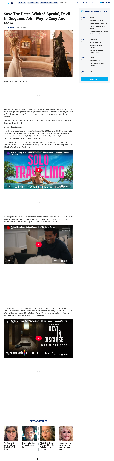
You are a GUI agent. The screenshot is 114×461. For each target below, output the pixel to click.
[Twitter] (78, 3)
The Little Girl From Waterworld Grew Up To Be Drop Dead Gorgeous (47, 446)
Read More (93, 79)
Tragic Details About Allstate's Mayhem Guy (28, 445)
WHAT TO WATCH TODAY (96, 11)
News (61, 3)
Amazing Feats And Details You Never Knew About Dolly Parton (65, 446)
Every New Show (33, 3)
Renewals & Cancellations (49, 3)
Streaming (7, 10)
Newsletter (106, 3)
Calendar (22, 3)
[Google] (92, 3)
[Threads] (81, 3)
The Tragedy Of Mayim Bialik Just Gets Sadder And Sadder (9, 446)
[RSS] (95, 3)
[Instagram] (86, 3)
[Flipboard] (83, 3)
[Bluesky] (89, 3)
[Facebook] (75, 3)
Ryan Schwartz (11, 27)
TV (66, 3)
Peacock (15, 10)
